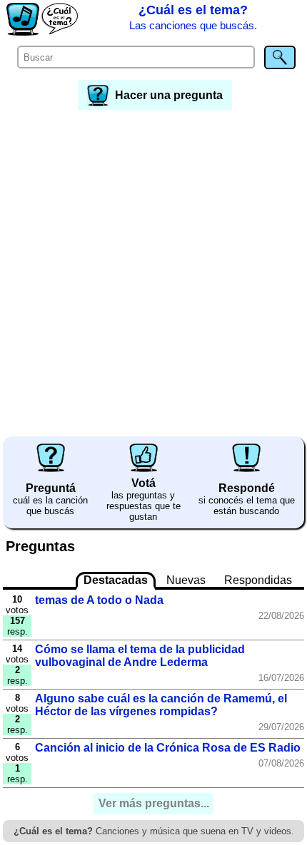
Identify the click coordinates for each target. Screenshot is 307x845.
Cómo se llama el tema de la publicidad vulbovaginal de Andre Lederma (140, 655)
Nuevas (186, 580)
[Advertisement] (153, 274)
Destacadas (116, 580)
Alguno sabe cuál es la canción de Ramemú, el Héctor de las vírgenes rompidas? (161, 704)
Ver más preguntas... (154, 804)
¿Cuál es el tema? (193, 17)
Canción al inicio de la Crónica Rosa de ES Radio (168, 748)
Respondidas (258, 580)
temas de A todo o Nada (99, 600)
